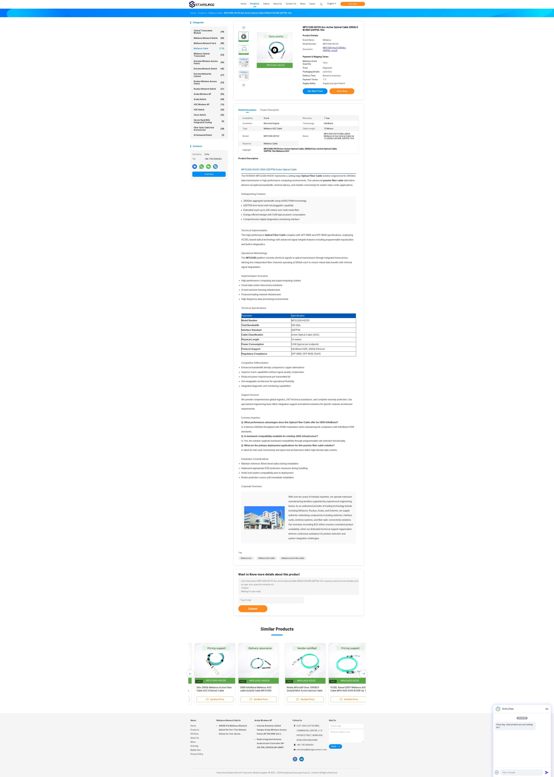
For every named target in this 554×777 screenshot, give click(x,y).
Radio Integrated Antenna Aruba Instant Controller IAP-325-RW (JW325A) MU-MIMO (271, 743)
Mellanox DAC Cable (267, 558)
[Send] (546, 772)
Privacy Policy (196, 754)
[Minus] (547, 709)
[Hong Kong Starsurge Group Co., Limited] (201, 4)
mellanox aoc (246, 558)
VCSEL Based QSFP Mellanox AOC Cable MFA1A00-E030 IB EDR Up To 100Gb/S (254, 690)
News (193, 742)
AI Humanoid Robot (209, 135)
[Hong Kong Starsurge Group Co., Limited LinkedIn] (301, 759)
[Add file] (497, 772)
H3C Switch (209, 110)
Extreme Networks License (209, 75)
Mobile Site (195, 750)
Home (193, 726)
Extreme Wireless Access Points (209, 62)
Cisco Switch (209, 115)
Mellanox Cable (209, 48)
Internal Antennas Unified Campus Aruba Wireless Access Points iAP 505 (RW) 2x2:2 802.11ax (272, 730)
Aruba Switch (209, 99)
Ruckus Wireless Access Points (209, 82)
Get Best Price (315, 91)
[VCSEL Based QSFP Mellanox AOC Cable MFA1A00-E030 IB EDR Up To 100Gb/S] (254, 663)
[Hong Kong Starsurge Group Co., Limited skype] (215, 166)
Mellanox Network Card (209, 43)
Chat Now (352, 4)
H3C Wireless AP (209, 104)
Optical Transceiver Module (209, 31)
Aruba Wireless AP (209, 94)
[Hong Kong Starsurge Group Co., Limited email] (194, 166)
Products (194, 730)
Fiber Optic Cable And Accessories (209, 128)
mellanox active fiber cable (293, 558)
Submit (253, 608)
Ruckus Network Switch (209, 89)
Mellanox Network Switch (209, 38)
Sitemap (194, 746)
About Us (194, 738)
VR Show (194, 734)
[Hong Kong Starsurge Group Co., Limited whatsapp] (201, 166)
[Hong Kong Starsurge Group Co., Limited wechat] (208, 166)
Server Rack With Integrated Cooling (209, 121)
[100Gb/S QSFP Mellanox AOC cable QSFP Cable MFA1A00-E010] (298, 663)
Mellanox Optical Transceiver (209, 55)
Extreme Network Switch (209, 69)
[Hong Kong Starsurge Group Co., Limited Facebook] (295, 759)
